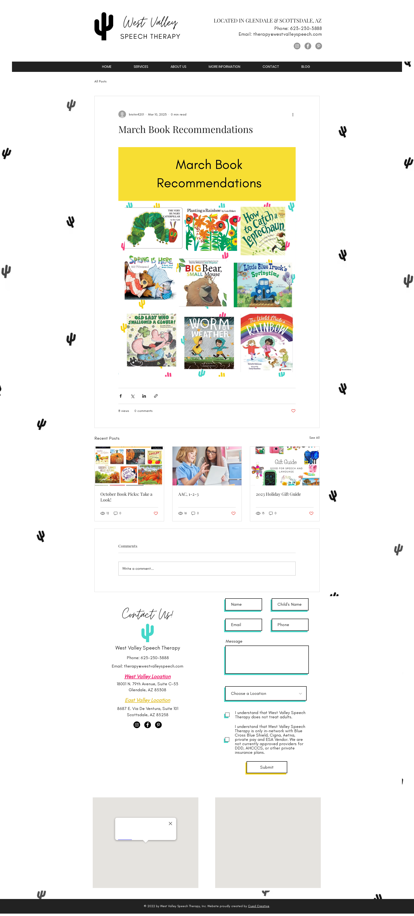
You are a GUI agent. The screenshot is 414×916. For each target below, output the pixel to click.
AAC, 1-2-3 (188, 494)
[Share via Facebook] (120, 396)
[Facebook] (308, 46)
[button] (140, 66)
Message (234, 641)
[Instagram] (297, 46)
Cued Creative (258, 906)
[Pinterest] (318, 46)
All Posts (100, 81)
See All (314, 438)
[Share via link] (156, 396)
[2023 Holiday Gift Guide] (284, 466)
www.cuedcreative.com (249, 888)
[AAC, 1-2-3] (207, 466)
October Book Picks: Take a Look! (126, 497)
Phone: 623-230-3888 (148, 657)
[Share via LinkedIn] (144, 396)
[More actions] (293, 114)
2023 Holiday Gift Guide (278, 494)
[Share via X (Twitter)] (132, 396)
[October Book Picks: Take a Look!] (129, 466)
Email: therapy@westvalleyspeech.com (147, 666)
